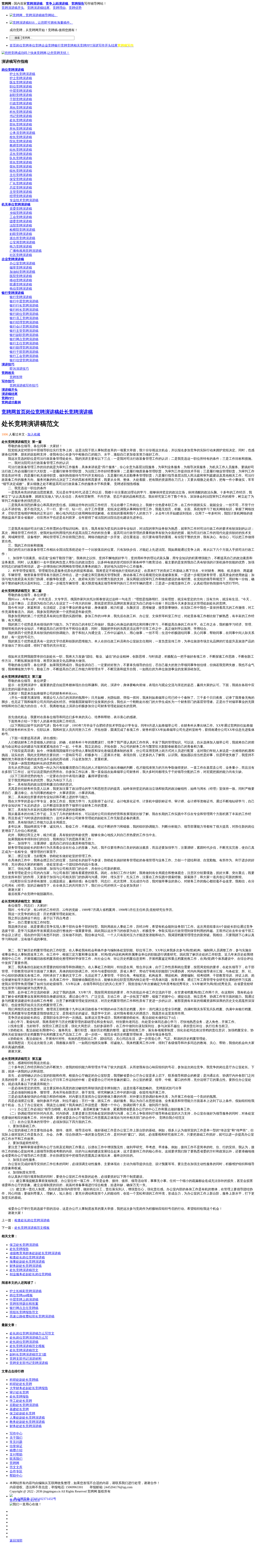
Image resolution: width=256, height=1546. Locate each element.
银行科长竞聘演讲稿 (24, 309)
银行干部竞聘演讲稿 (24, 351)
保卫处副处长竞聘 (22, 1413)
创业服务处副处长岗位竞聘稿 (30, 1274)
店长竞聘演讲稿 (21, 154)
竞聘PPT (86, 45)
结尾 (114, 45)
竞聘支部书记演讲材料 (26, 1358)
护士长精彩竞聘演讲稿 (26, 1291)
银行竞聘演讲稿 (21, 297)
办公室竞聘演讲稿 (22, 263)
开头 (108, 45)
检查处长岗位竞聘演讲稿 (32, 1220)
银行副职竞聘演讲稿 (24, 335)
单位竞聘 (35, 45)
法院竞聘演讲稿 (21, 225)
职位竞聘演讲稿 (21, 86)
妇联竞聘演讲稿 (21, 234)
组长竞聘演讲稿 (21, 170)
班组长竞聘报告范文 (24, 1312)
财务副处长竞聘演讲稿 (26, 1266)
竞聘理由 (59, 7)
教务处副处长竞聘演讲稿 (27, 1421)
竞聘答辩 (16, 377)
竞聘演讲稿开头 (13, 7)
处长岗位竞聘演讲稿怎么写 (29, 1337)
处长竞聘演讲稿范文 (24, 1270)
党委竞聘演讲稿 (21, 208)
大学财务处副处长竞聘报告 (29, 1388)
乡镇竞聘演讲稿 (21, 213)
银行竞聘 (60, 45)
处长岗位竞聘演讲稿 (24, 1342)
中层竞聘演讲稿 (21, 90)
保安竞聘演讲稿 (21, 179)
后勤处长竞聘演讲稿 (24, 1405)
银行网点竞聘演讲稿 (24, 339)
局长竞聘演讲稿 (21, 107)
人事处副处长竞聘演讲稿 (27, 1417)
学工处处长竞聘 (21, 1400)
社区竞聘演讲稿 (21, 255)
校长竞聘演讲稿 (21, 137)
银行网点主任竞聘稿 (24, 1308)
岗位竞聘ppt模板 (21, 1295)
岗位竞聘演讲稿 (42, 411)
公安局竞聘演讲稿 (22, 242)
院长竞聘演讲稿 (21, 141)
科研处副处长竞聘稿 (24, 1379)
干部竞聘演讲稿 (21, 99)
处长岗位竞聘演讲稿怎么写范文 (32, 1333)
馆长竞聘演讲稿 (21, 166)
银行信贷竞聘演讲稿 (24, 360)
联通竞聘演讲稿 (21, 284)
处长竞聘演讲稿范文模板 (32, 1227)
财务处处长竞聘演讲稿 (26, 1426)
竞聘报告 (77, 3)
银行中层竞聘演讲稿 (24, 301)
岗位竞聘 (22, 45)
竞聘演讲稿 (35, 3)
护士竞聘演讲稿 (21, 78)
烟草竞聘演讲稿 (21, 267)
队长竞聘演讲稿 (21, 158)
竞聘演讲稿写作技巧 (24, 385)
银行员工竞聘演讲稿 (24, 318)
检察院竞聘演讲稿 (22, 229)
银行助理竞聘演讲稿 (24, 347)
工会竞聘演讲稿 (21, 217)
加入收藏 (33, 434)
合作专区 (16, 1471)
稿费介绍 (16, 1450)
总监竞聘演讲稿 (21, 187)
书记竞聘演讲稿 (21, 116)
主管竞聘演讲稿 (21, 191)
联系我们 (16, 1458)
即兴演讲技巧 (19, 368)
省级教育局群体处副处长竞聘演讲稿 (35, 1253)
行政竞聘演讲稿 (21, 103)
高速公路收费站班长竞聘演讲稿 (32, 1316)
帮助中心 (16, 1475)
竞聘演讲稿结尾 (38, 7)
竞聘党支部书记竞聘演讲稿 (29, 1363)
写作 (101, 45)
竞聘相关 (73, 45)
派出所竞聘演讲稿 (22, 238)
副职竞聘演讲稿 (21, 95)
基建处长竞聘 (19, 1409)
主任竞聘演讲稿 (21, 175)
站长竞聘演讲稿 (21, 149)
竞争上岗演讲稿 (57, 3)
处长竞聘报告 (19, 1249)
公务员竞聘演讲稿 (22, 133)
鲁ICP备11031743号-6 (25, 1500)
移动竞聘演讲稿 (21, 280)
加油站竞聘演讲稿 (22, 271)
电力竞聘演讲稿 (21, 246)
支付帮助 (16, 1454)
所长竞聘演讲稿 (21, 128)
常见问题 (16, 1442)
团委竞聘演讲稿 (21, 221)
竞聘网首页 (14, 411)
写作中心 (16, 1433)
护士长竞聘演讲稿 (22, 74)
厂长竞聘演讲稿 (21, 183)
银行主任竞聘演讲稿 (24, 343)
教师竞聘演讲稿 (21, 145)
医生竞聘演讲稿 (21, 82)
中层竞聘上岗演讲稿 (24, 1299)
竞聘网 (14, 1463)
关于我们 (16, 1437)
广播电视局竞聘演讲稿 (26, 250)
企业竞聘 (48, 45)
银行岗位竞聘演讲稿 (24, 314)
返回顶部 (16, 1540)
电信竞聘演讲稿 (21, 288)
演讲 (95, 45)
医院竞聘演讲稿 (21, 276)
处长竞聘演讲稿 (21, 120)
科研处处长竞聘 (21, 1384)
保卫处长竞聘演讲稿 (24, 1244)
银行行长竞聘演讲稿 (24, 305)
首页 (13, 45)
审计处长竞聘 (19, 1392)
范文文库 (16, 1467)
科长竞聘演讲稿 (21, 111)
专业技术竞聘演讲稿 (24, 200)
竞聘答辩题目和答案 (24, 1303)
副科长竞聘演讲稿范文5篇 (28, 1354)
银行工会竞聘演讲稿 (24, 356)
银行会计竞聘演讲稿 (24, 326)
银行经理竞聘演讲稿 (24, 322)
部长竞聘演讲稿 (21, 124)
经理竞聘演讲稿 (21, 196)
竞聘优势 (75, 7)
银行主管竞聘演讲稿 (24, 330)
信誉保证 (16, 1446)
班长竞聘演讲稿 (21, 162)
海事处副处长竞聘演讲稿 (27, 1261)
